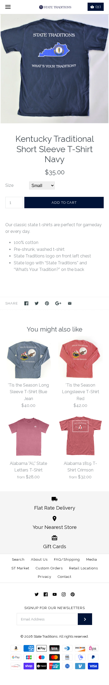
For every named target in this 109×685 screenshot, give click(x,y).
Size (9, 185)
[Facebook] (46, 594)
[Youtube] (55, 594)
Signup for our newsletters (54, 608)
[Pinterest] (73, 594)
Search (18, 559)
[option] (54, 68)
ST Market (20, 568)
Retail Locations (83, 568)
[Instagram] (64, 594)
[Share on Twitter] (37, 303)
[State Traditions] (54, 7)
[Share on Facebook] (26, 303)
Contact (64, 577)
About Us (39, 559)
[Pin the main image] (47, 303)
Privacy (44, 577)
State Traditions (45, 636)
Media (91, 559)
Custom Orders (49, 568)
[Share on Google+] (58, 303)
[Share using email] (70, 303)
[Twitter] (37, 594)
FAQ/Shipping (67, 559)
